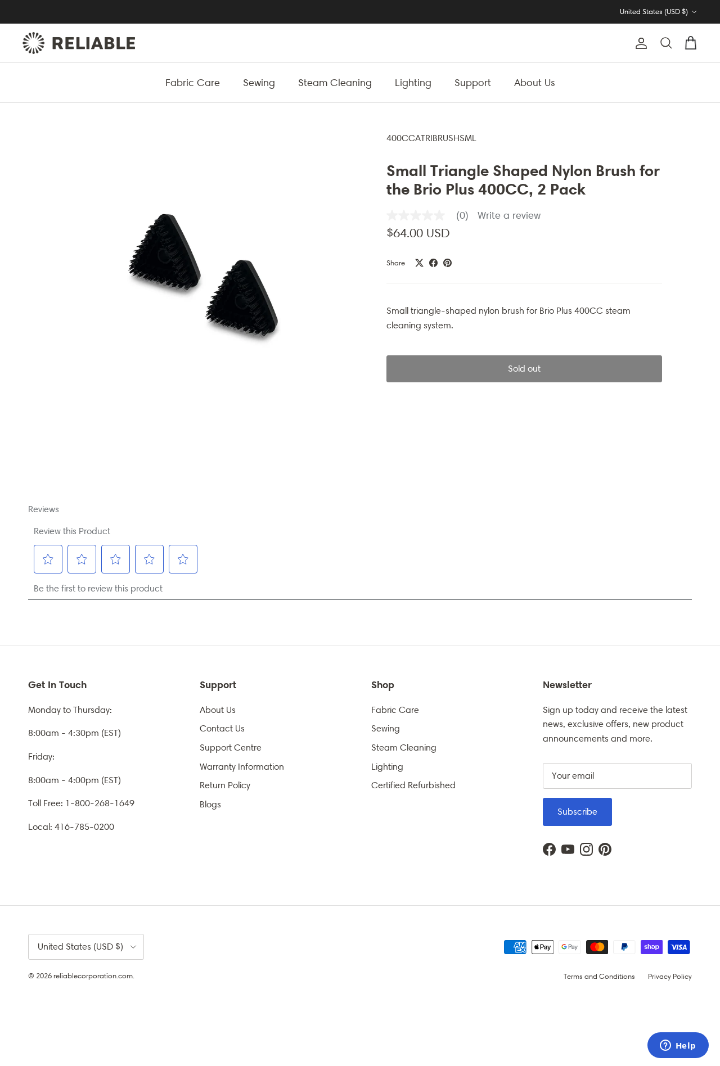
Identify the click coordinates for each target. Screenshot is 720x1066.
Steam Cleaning (335, 82)
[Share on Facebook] (433, 263)
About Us (534, 82)
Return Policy (225, 785)
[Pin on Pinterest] (447, 263)
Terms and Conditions (599, 976)
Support (472, 82)
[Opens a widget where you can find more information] (678, 1046)
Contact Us (222, 728)
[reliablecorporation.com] (78, 43)
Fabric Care (192, 82)
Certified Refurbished (413, 785)
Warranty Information (242, 766)
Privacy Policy (670, 976)
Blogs (210, 804)
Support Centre (231, 747)
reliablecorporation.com (93, 976)
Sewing (259, 82)
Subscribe (577, 811)
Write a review (509, 215)
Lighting (413, 82)
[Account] (639, 43)
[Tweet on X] (419, 263)
